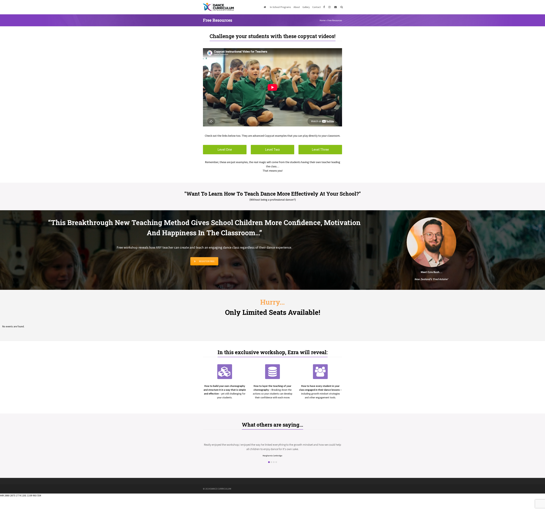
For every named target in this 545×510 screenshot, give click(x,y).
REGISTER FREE (207, 261)
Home (323, 20)
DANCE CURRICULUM (220, 501)
